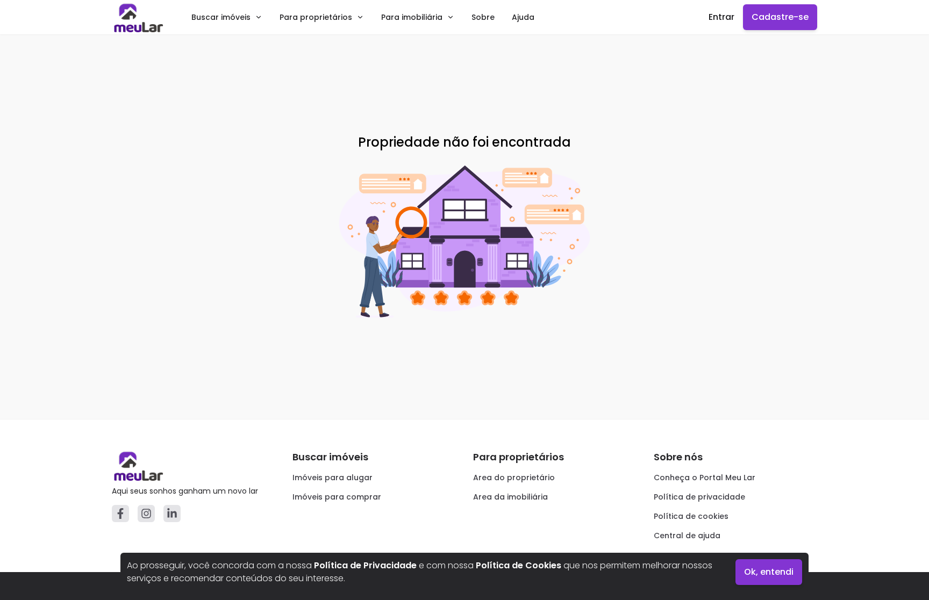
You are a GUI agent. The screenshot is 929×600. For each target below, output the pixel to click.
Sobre (483, 17)
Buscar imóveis (221, 17)
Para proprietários (316, 17)
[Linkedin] (172, 513)
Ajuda (523, 17)
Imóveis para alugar (332, 477)
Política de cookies (691, 516)
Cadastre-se (780, 17)
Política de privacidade (699, 496)
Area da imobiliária (510, 496)
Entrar (721, 17)
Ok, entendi (769, 572)
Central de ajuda (687, 535)
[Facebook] (120, 513)
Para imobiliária (411, 17)
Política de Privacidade (365, 565)
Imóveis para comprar (336, 496)
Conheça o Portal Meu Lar (704, 477)
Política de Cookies (518, 565)
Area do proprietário (514, 477)
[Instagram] (146, 513)
